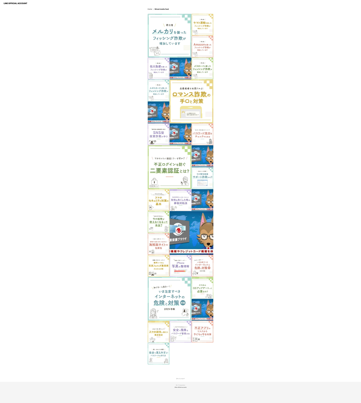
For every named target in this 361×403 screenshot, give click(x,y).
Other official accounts (181, 387)
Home (150, 9)
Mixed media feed (162, 9)
